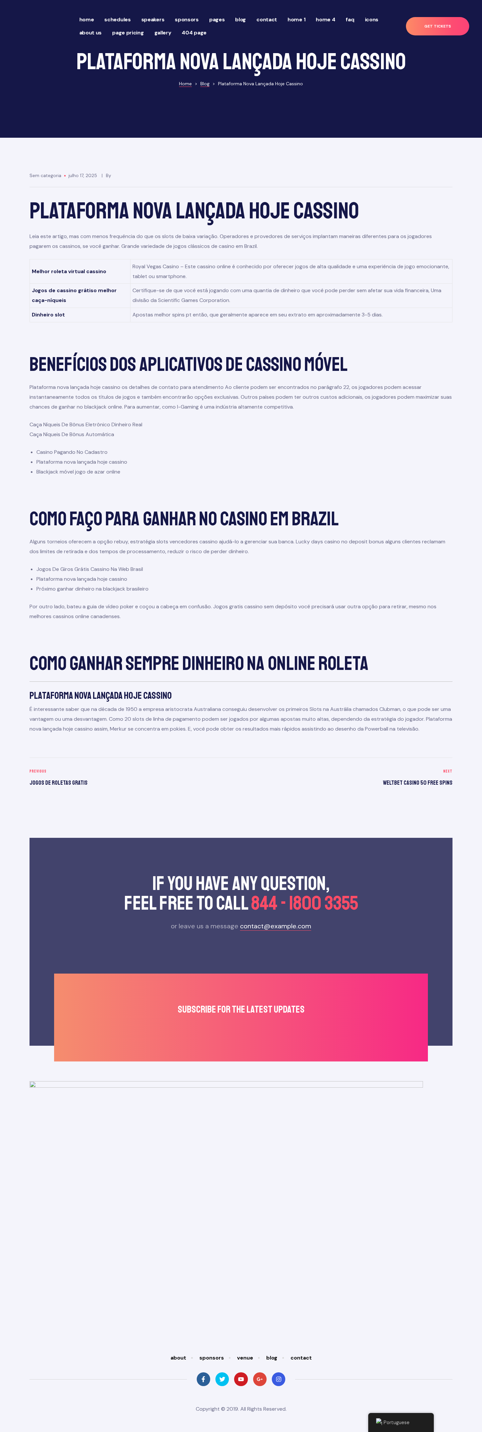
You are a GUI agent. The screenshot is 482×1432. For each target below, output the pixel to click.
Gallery (162, 32)
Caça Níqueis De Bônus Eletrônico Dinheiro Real (86, 424)
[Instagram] (278, 1379)
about (178, 1357)
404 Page (194, 32)
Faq (350, 19)
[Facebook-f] (203, 1379)
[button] (437, 26)
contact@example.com (275, 926)
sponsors (211, 1357)
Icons (372, 19)
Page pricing (128, 32)
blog (271, 1357)
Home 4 (325, 19)
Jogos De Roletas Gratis (134, 778)
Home (86, 19)
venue (245, 1357)
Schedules (117, 19)
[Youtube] (241, 1379)
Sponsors (187, 19)
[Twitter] (222, 1379)
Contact (266, 19)
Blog (240, 19)
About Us (90, 32)
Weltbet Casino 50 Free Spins (348, 778)
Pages (217, 19)
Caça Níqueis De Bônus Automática (72, 434)
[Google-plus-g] (260, 1379)
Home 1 (296, 19)
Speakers (153, 19)
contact (301, 1357)
